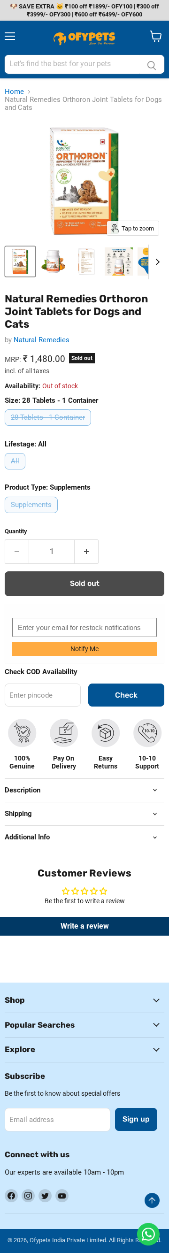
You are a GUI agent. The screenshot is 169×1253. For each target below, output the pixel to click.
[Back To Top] (152, 1200)
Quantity (16, 531)
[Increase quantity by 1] (87, 551)
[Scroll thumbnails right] (155, 262)
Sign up (136, 1119)
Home (14, 92)
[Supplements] (32, 515)
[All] (16, 472)
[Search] (151, 64)
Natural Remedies (41, 340)
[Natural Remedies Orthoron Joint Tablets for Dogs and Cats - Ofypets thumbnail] (20, 261)
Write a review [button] (85, 926)
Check (126, 695)
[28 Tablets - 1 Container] (49, 428)
